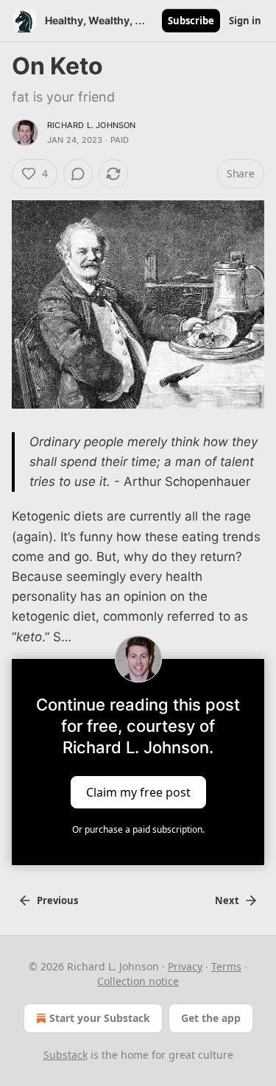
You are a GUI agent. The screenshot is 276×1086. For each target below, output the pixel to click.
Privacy (185, 966)
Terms (226, 966)
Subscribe (191, 20)
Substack (65, 1055)
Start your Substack (99, 1018)
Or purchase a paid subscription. (138, 829)
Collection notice (138, 981)
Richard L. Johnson (91, 125)
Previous (57, 900)
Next (227, 900)
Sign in (245, 20)
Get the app (211, 1018)
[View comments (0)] (78, 173)
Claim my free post (138, 791)
